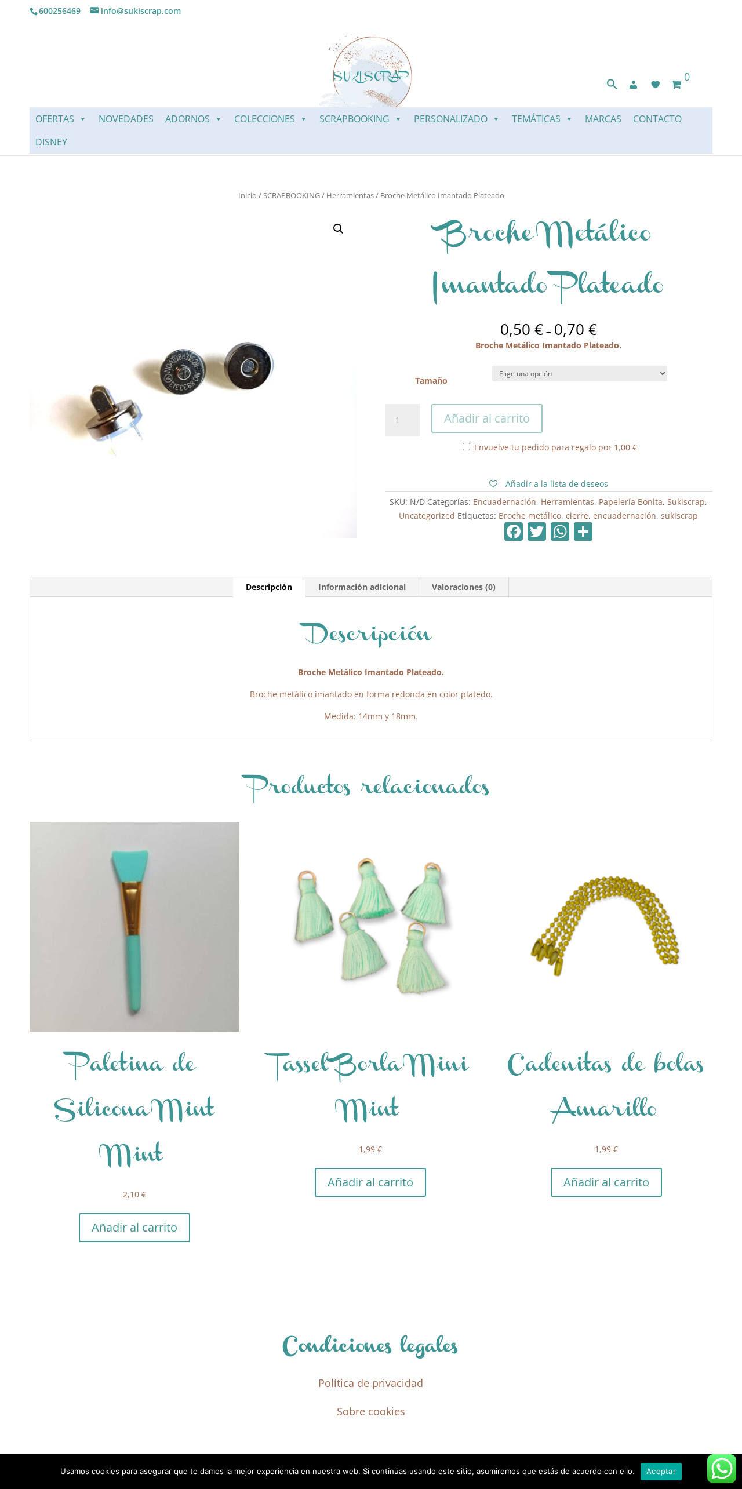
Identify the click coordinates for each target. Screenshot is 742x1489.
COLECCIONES (264, 118)
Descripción (269, 586)
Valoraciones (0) (464, 586)
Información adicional (362, 586)
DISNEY (51, 142)
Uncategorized (427, 515)
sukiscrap (679, 515)
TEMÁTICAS (536, 118)
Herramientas (350, 195)
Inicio (247, 195)
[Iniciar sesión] (634, 84)
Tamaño (431, 380)
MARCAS (603, 118)
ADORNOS (187, 118)
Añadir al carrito (487, 418)
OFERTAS (54, 118)
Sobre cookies (371, 1411)
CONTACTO (657, 118)
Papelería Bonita (631, 501)
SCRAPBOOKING (354, 118)
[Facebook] (513, 532)
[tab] (269, 587)
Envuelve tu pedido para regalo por (554, 447)
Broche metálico (530, 515)
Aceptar (661, 1471)
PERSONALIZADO (451, 118)
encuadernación (624, 515)
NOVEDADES (126, 118)
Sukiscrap (686, 501)
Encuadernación (504, 501)
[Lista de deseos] (656, 84)
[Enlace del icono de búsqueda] (612, 86)
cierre (577, 515)
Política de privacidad (370, 1383)
